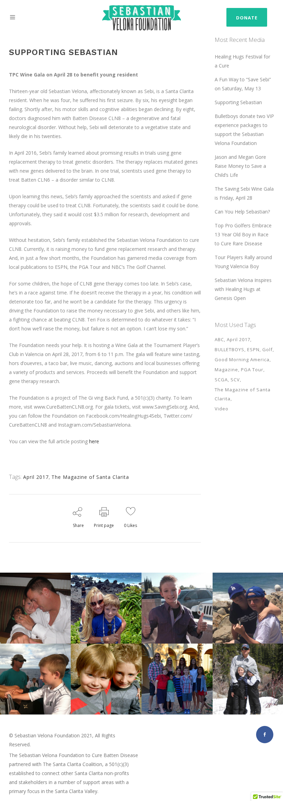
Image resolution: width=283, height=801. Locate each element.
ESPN (253, 349)
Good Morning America (242, 359)
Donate (246, 18)
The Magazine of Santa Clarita (90, 477)
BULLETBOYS (229, 349)
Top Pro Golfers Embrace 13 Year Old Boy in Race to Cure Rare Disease (243, 234)
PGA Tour (252, 369)
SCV (235, 379)
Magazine (226, 369)
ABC (219, 339)
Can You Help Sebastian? (242, 211)
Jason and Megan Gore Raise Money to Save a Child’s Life (240, 166)
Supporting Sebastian (238, 102)
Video (221, 409)
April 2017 (36, 477)
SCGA (221, 379)
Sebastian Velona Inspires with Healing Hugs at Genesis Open (243, 289)
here (94, 441)
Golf (267, 349)
